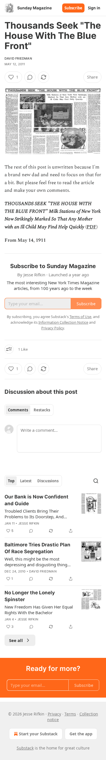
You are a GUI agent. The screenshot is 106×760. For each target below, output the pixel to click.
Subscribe (73, 7)
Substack (25, 748)
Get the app (81, 733)
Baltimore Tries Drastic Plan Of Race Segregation (37, 548)
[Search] (95, 481)
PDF (91, 227)
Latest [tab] (26, 480)
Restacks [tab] (42, 409)
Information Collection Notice (63, 322)
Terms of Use (80, 316)
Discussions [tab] (48, 480)
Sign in (94, 7)
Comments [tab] (18, 409)
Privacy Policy (52, 327)
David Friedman (18, 58)
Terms (70, 714)
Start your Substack (38, 733)
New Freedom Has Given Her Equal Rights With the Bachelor (39, 609)
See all (16, 640)
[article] (53, 513)
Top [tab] (11, 480)
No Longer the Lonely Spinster (30, 596)
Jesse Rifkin (28, 523)
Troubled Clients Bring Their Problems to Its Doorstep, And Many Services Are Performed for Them (37, 513)
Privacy (54, 714)
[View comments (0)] (30, 77)
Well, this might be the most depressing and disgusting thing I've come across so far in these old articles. (39, 561)
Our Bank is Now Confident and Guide (36, 500)
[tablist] (29, 410)
